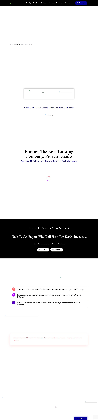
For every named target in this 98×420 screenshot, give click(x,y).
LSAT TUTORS (26, 398)
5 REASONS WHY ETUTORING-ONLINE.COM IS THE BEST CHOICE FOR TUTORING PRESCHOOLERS (39, 379)
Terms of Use (77, 412)
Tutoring (28, 3)
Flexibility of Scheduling (19, 74)
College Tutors (53, 406)
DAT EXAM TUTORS (27, 401)
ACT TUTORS (13, 398)
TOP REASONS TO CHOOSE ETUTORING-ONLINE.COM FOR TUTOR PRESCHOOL (34, 382)
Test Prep (36, 3)
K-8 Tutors (52, 398)
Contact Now (56, 250)
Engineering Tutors (41, 401)
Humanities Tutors (41, 403)
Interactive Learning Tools (20, 79)
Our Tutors (65, 404)
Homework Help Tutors (54, 402)
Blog (18, 44)
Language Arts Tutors (41, 408)
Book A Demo (43, 250)
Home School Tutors (54, 400)
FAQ (64, 402)
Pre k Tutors (53, 396)
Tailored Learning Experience (21, 77)
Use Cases (65, 406)
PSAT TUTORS (13, 400)
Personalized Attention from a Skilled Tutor (25, 82)
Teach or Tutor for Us (81, 396)
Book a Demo (81, 3)
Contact (67, 3)
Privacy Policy (69, 412)
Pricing (61, 3)
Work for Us (79, 398)
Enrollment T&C (84, 412)
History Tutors (40, 404)
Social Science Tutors (41, 406)
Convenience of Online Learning (21, 72)
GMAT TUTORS (26, 396)
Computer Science (41, 400)
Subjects (43, 3)
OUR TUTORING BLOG (67, 400)
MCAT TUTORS (26, 400)
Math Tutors (39, 396)
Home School (52, 3)
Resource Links (66, 398)
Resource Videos (67, 396)
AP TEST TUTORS (14, 401)
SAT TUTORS (13, 396)
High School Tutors (54, 404)
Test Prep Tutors (53, 407)
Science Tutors (40, 398)
